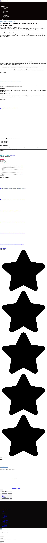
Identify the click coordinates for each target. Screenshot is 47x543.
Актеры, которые (6, 16)
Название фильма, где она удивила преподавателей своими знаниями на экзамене (13, 188)
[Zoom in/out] (3, 541)
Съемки (5, 524)
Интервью (5, 525)
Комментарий (2, 466)
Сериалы (3, 10)
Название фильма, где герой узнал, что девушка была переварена (10, 210)
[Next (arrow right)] (1, 542)
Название (5, 515)
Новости (3, 17)
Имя (1, 459)
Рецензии (5, 9)
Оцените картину (12, 155)
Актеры (3, 14)
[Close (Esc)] (0, 541)
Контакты (3, 510)
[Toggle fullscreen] (2, 541)
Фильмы (3, 6)
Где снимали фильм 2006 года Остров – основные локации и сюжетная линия (12, 199)
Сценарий (3, 165)
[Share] (1, 541)
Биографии (6, 15)
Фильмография (4, 19)
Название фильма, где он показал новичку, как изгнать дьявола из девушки (12, 244)
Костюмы (3, 170)
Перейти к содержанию (4, 0)
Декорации (3, 168)
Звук (2, 173)
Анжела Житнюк (3, 248)
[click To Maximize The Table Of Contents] (1, 490)
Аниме (3, 12)
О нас (3, 511)
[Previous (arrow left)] (0, 542)
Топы (5, 8)
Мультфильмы (4, 13)
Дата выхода (6, 7)
